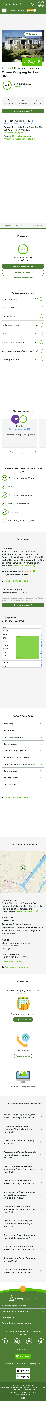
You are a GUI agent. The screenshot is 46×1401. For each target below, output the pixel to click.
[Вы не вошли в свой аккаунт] (41, 4)
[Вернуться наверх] (23, 1289)
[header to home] (12, 4)
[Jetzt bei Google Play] (23, 1376)
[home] (23, 1298)
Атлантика (9, 139)
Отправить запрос (21, 111)
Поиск (11, 10)
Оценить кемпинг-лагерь (22, 266)
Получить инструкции (11, 961)
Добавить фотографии (22, 278)
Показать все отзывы (21, 453)
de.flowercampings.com (23, 1086)
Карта (21, 10)
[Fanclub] (31, 10)
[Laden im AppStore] (23, 1370)
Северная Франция (25, 139)
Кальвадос (24, 136)
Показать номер (23, 1056)
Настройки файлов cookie (23, 1390)
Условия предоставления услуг (23, 1392)
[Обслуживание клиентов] (32, 4)
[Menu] (4, 10)
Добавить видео (22, 272)
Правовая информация (11, 1387)
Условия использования (23, 1385)
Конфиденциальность (34, 1387)
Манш (15, 136)
